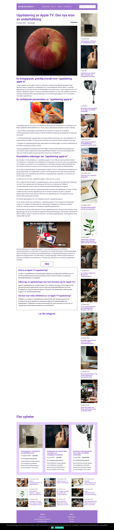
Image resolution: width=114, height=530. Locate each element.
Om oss (53, 6)
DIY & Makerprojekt (26, 458)
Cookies (59, 6)
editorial (34, 458)
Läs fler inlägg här (47, 314)
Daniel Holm (85, 457)
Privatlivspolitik (59, 527)
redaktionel (73, 22)
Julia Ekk (35, 455)
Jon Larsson (31, 23)
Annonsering (45, 6)
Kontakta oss (67, 6)
